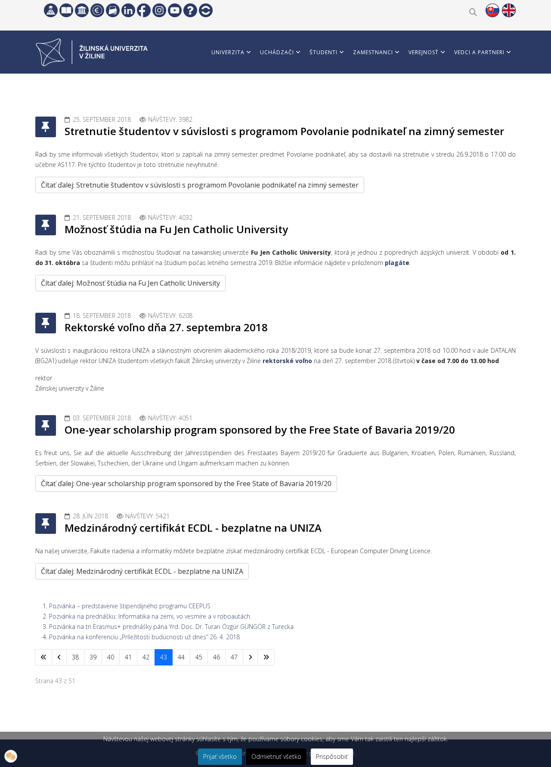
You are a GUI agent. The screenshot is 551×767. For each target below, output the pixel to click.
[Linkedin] (128, 10)
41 (128, 657)
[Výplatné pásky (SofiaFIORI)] (97, 10)
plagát (395, 263)
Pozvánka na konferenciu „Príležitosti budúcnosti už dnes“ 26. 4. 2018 (144, 637)
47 (234, 657)
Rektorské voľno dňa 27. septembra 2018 (166, 327)
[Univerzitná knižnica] (66, 10)
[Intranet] (82, 10)
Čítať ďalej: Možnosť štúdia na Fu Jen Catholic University (130, 283)
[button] (10, 756)
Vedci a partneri (479, 52)
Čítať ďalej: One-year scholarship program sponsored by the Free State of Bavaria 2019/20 (186, 483)
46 (216, 657)
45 (198, 657)
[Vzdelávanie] (51, 10)
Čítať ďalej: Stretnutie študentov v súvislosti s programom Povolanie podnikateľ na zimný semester (200, 185)
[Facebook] (144, 10)
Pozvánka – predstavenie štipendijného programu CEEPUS (129, 606)
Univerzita (228, 52)
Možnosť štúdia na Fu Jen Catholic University (176, 229)
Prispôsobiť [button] (332, 756)
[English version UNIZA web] (509, 10)
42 (145, 657)
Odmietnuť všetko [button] (276, 756)
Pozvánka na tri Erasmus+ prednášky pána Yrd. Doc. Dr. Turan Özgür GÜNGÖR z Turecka (171, 626)
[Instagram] (159, 10)
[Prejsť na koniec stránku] (266, 657)
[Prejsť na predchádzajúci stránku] (59, 657)
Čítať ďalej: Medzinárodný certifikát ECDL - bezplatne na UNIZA (142, 571)
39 (93, 657)
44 (181, 657)
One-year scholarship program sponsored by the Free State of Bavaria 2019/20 (260, 429)
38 (75, 657)
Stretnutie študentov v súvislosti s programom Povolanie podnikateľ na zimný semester (284, 131)
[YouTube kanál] (175, 10)
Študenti (323, 52)
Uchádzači (277, 52)
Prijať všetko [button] (220, 756)
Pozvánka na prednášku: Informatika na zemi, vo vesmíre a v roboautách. (150, 616)
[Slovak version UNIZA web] (492, 10)
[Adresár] (113, 10)
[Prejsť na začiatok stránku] (43, 657)
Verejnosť (424, 52)
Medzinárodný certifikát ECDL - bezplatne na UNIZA (193, 528)
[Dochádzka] (206, 10)
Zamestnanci (373, 52)
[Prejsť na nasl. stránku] (250, 657)
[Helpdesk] (190, 10)
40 (110, 657)
